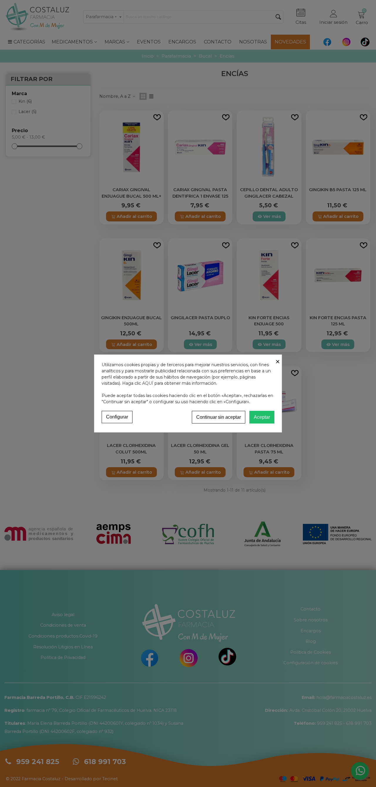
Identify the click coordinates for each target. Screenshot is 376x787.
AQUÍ (147, 383)
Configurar (117, 416)
